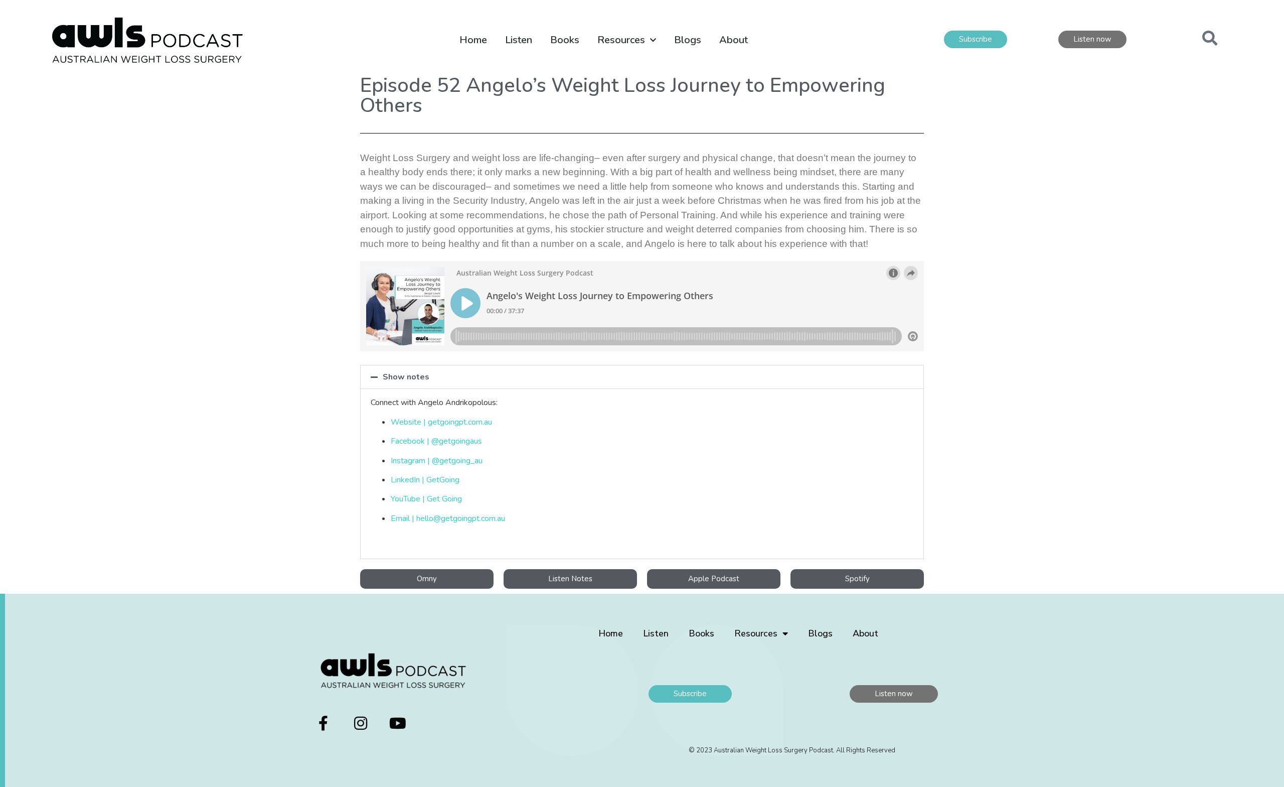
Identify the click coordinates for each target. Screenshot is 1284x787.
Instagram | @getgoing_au (437, 460)
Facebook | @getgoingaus (436, 441)
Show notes (406, 376)
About (733, 40)
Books (564, 40)
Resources (621, 40)
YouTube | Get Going (426, 498)
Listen (518, 40)
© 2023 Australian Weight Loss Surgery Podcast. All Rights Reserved (792, 750)
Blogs (687, 40)
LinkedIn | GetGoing (425, 479)
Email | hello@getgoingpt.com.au (448, 518)
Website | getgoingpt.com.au (441, 422)
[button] (642, 376)
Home (473, 40)
